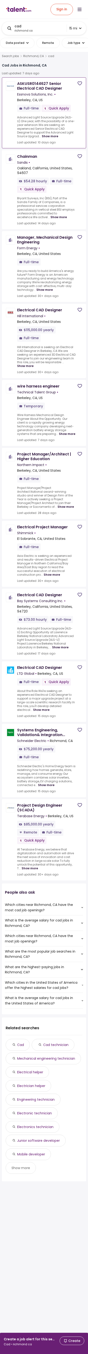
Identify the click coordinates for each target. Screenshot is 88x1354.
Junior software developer (38, 1140)
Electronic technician (34, 1113)
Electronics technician (35, 1127)
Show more (50, 136)
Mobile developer (31, 1154)
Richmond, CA (33, 56)
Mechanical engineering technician (46, 1058)
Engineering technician (36, 1099)
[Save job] (79, 83)
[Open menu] (79, 9)
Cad (20, 1044)
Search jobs (10, 56)
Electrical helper (30, 1072)
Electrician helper (31, 1085)
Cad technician (56, 1044)
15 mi (73, 28)
